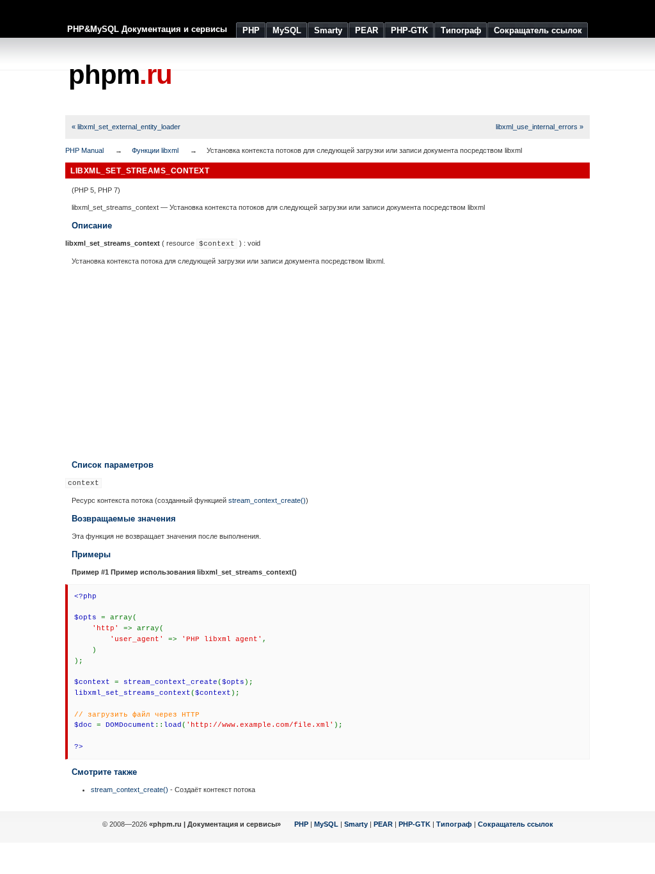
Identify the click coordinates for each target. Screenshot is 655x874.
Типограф (454, 824)
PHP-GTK (414, 824)
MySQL (326, 824)
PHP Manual (84, 150)
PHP (301, 824)
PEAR (383, 824)
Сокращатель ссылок (515, 824)
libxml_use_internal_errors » (539, 127)
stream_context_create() (267, 500)
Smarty (356, 824)
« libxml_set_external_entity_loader (126, 127)
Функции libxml (155, 150)
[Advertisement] (357, 77)
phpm (120, 75)
